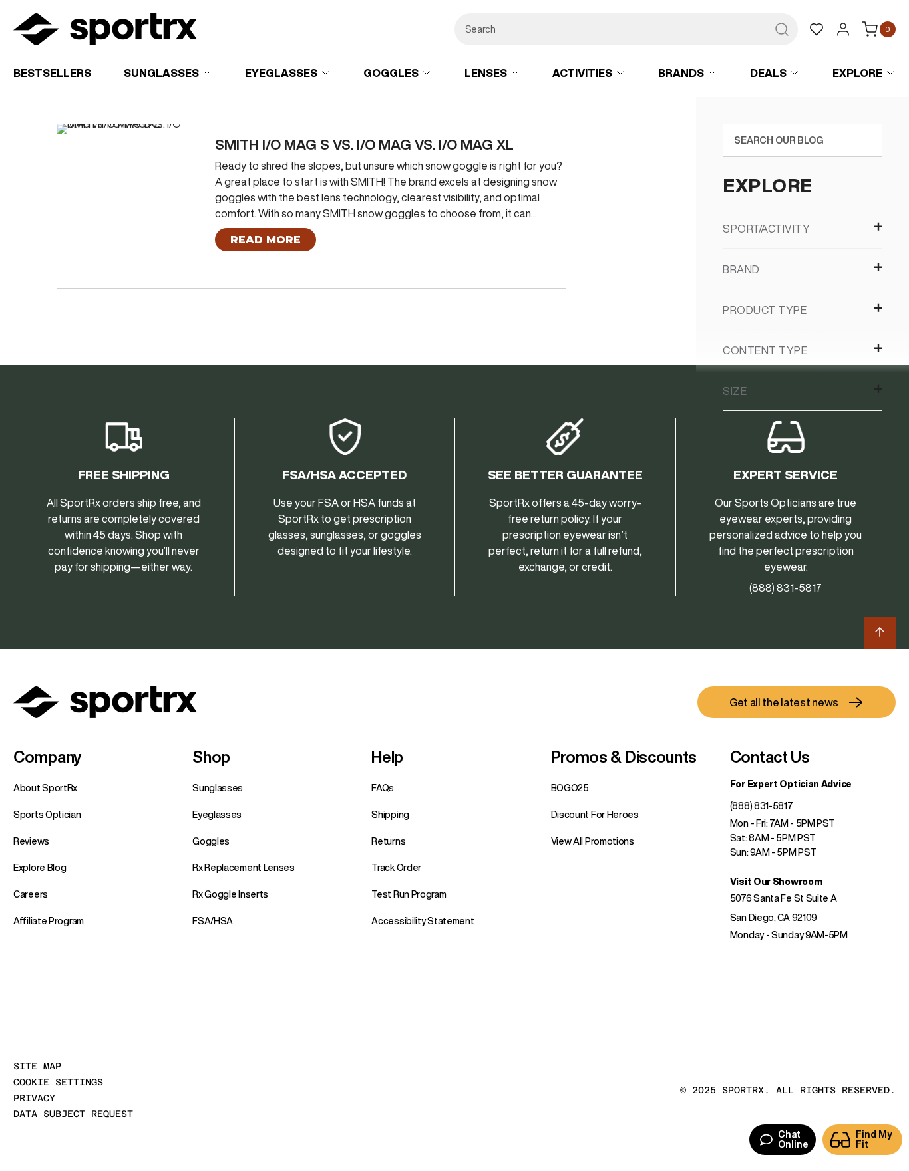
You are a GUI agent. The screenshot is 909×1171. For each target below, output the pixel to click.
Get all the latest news (783, 702)
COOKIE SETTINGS (58, 1082)
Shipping (390, 814)
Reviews (31, 841)
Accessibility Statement (422, 921)
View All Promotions (592, 841)
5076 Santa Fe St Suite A (783, 898)
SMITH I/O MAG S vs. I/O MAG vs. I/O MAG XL (364, 145)
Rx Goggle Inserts (230, 894)
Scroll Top (880, 633)
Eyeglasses (217, 814)
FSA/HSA (212, 921)
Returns (388, 841)
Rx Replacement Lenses (243, 867)
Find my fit (874, 1139)
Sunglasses (217, 788)
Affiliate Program (48, 921)
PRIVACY (34, 1098)
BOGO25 (570, 788)
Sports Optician (47, 814)
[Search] (869, 140)
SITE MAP (37, 1066)
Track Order (396, 867)
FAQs (382, 788)
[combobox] (626, 29)
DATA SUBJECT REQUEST (73, 1113)
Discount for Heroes (595, 814)
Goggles (211, 841)
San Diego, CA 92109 (773, 917)
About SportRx (45, 788)
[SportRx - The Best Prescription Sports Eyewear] (105, 31)
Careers (30, 894)
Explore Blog (39, 867)
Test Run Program (408, 894)
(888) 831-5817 (761, 806)
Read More (265, 239)
